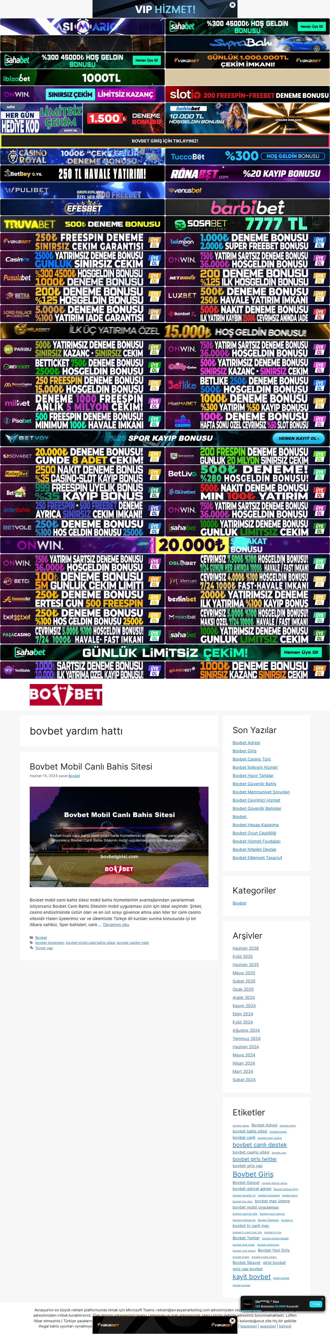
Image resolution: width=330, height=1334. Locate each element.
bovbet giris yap (248, 1165)
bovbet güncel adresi (252, 1188)
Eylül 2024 (243, 1022)
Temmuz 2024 (247, 1038)
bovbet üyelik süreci (264, 1257)
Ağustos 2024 (246, 1030)
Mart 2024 (243, 1071)
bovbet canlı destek (260, 1144)
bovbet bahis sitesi (250, 1131)
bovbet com (279, 1152)
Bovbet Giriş (245, 751)
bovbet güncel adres (274, 1183)
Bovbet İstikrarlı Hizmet (255, 767)
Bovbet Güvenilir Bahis (254, 783)
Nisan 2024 (244, 1063)
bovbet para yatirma (272, 1213)
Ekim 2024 (243, 1014)
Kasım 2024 (244, 1005)
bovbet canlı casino (270, 1138)
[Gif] (165, 331)
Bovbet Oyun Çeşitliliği (254, 833)
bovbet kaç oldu (242, 1201)
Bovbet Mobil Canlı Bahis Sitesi (91, 766)
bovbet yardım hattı (133, 943)
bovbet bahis (288, 1125)
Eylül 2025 (243, 956)
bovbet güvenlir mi (244, 1195)
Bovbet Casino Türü (252, 759)
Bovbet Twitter (246, 1237)
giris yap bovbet (248, 1268)
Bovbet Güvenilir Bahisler (257, 808)
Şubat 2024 (244, 1079)
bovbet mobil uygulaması (256, 1207)
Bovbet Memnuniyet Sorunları (261, 792)
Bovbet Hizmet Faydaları (256, 841)
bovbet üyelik (241, 1257)
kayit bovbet (252, 1277)
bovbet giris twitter (255, 1159)
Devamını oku (116, 924)
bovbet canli (244, 1137)
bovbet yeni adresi (244, 1250)
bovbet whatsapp (268, 1244)
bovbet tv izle (272, 1232)
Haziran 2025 (246, 964)
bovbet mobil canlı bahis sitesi (90, 943)
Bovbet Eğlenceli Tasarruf (257, 857)
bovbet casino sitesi (251, 1152)
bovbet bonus (278, 1131)
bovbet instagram (49, 943)
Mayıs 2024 (244, 1055)
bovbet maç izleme (272, 1200)
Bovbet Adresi (246, 742)
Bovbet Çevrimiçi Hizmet (256, 800)
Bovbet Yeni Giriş (274, 1250)
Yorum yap (44, 948)
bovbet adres (241, 1125)
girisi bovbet (274, 1262)
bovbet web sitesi (244, 1244)
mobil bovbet (281, 1278)
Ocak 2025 (243, 989)
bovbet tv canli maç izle (247, 1232)
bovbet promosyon (244, 1220)
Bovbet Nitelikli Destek (254, 849)
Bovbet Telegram (268, 1220)
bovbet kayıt (290, 1195)
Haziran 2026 (246, 948)
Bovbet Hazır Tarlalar (253, 775)
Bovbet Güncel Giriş (286, 1189)
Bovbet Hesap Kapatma (256, 824)
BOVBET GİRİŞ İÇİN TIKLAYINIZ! (165, 140)
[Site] (82, 241)
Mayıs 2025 (244, 972)
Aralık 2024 (244, 997)
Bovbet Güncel (246, 1182)
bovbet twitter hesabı (275, 1238)
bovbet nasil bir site (245, 1213)
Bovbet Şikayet (246, 1262)
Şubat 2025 (244, 981)
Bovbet (41, 937)
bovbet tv (287, 1220)
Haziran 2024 (246, 1046)
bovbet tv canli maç (251, 1225)
